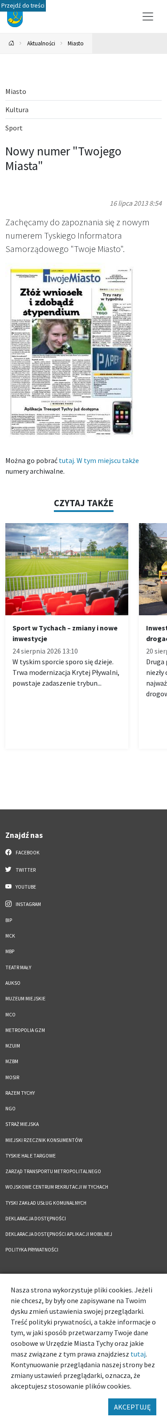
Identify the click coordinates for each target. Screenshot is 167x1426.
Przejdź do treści (23, 5)
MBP (9, 951)
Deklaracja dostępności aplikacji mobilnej (58, 1234)
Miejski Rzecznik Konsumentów (43, 1140)
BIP (8, 920)
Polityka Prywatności (31, 1250)
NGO (10, 1108)
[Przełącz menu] (148, 16)
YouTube (25, 887)
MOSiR (12, 1077)
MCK (10, 936)
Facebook (27, 852)
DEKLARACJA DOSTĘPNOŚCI (35, 1218)
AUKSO (12, 983)
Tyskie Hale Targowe (30, 1156)
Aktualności (41, 43)
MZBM (11, 1061)
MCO (10, 1015)
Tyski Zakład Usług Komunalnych (45, 1203)
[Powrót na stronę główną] (11, 43)
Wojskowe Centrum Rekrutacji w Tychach (56, 1187)
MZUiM (12, 1046)
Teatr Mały (18, 967)
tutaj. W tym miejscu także (98, 460)
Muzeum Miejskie (25, 998)
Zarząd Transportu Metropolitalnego (53, 1171)
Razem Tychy (20, 1093)
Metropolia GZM (25, 1030)
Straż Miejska (22, 1124)
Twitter (25, 870)
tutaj (138, 1353)
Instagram (28, 904)
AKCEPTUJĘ (132, 1406)
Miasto (76, 43)
